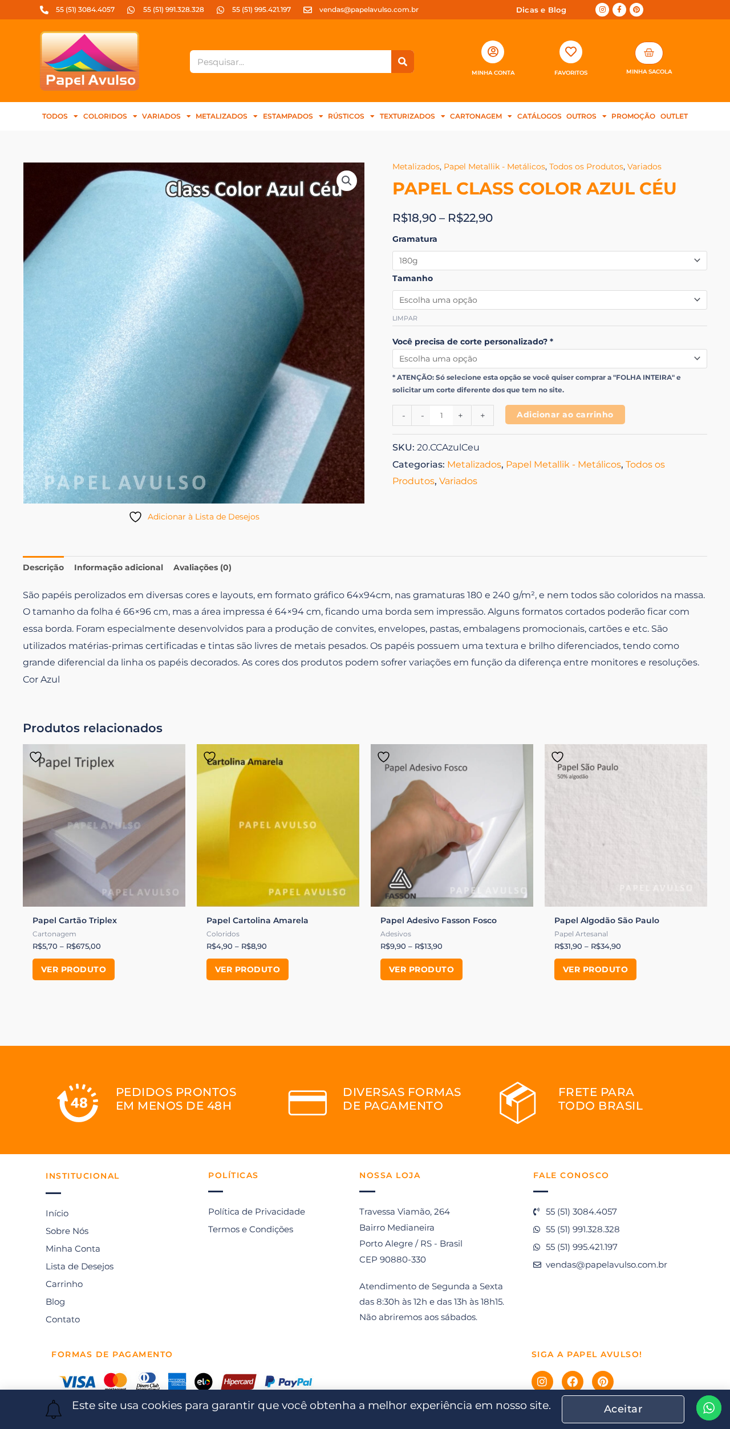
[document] (365, 714)
